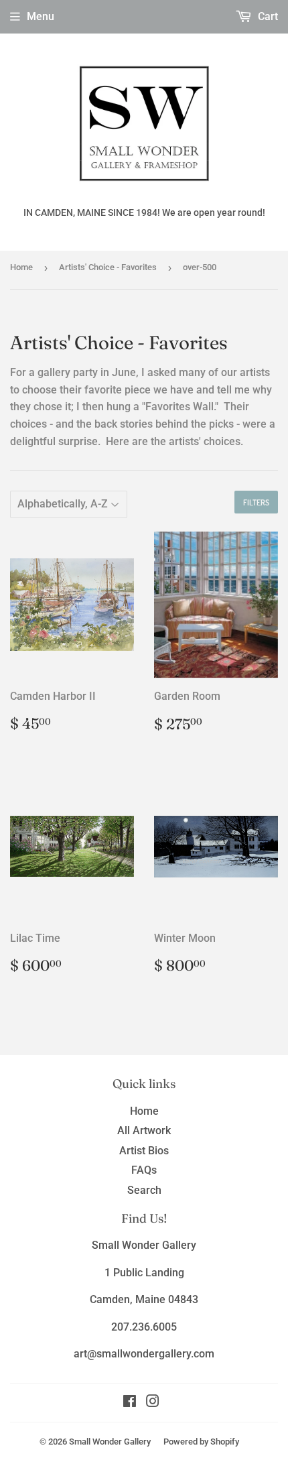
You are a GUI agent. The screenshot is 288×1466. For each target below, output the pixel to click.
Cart (266, 16)
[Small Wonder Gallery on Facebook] (130, 1402)
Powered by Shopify (201, 1442)
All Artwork (144, 1130)
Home (21, 267)
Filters (256, 502)
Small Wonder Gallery (110, 1442)
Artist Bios (144, 1150)
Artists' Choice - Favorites (108, 267)
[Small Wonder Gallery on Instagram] (152, 1402)
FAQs (144, 1170)
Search (144, 1190)
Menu (40, 16)
